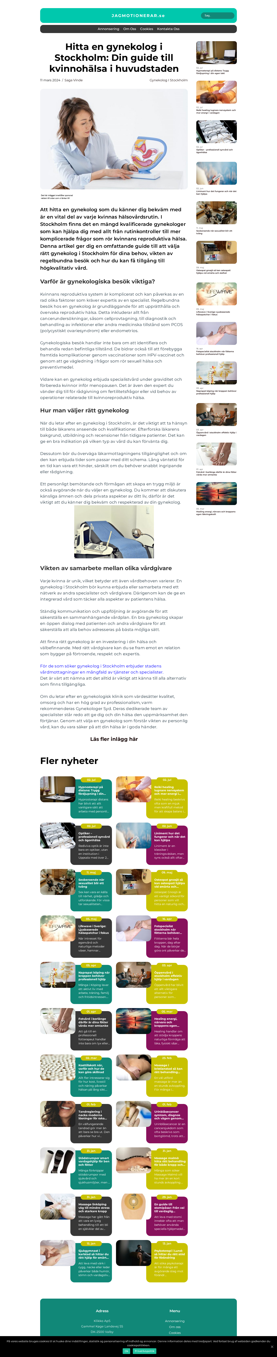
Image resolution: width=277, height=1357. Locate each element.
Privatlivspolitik (144, 1351)
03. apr (167, 965)
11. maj (91, 872)
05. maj (91, 919)
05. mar (167, 1011)
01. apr (91, 1011)
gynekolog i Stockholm (169, 80)
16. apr (167, 919)
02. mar (91, 1058)
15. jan (91, 1243)
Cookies (146, 29)
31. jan (91, 1151)
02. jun (167, 826)
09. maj (167, 872)
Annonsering (108, 29)
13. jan (167, 1243)
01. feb (91, 1104)
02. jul (91, 780)
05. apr (91, 965)
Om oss (129, 29)
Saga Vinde (73, 80)
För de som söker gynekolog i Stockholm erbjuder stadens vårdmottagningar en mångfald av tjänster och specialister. (102, 669)
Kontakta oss (168, 29)
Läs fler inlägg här (114, 739)
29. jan (167, 1197)
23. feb (167, 1058)
